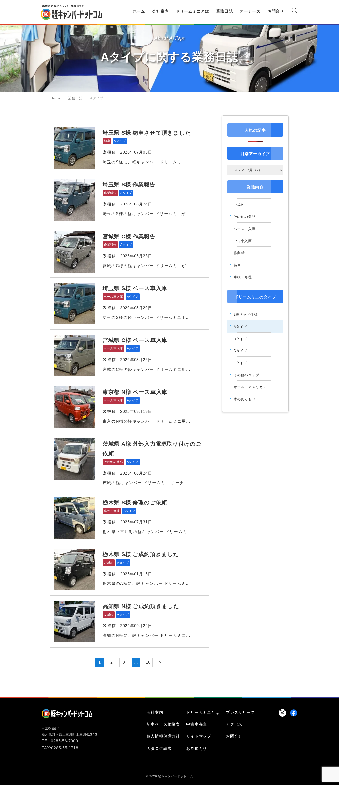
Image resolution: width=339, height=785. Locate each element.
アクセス (234, 724)
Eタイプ (240, 363)
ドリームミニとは (192, 11)
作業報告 (241, 253)
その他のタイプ (246, 375)
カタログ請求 (159, 748)
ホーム (139, 11)
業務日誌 (224, 11)
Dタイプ (240, 351)
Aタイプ (240, 327)
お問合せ (276, 11)
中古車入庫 (243, 241)
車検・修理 (243, 277)
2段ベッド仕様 (246, 314)
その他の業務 (245, 217)
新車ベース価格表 (163, 724)
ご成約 (239, 205)
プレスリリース (240, 712)
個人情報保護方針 (163, 736)
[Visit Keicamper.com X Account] (282, 713)
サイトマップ (198, 736)
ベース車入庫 (245, 229)
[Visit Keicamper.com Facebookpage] (293, 713)
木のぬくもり (245, 399)
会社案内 (160, 11)
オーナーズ (250, 11)
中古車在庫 (196, 724)
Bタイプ (240, 339)
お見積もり (196, 748)
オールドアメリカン (250, 387)
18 (148, 662)
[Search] (294, 11)
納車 (237, 265)
